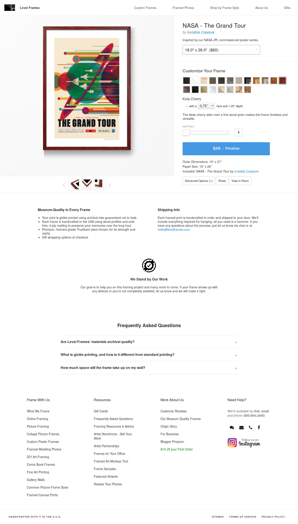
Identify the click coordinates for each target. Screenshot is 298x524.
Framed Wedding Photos (44, 449)
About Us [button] (261, 7)
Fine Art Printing (38, 472)
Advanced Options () (199, 181)
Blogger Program (172, 441)
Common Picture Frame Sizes (47, 487)
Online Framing (37, 418)
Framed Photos (183, 7)
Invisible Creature (200, 32)
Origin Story (169, 426)
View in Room (240, 181)
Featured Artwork (106, 476)
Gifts (287, 7)
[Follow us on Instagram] (244, 446)
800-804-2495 (254, 415)
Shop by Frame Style (224, 7)
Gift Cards (101, 411)
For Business (170, 434)
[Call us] (251, 427)
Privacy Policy (273, 516)
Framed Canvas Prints (42, 495)
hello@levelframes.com (174, 229)
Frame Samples (105, 469)
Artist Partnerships (106, 446)
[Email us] (241, 427)
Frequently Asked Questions (113, 418)
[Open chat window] (232, 427)
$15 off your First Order (177, 449)
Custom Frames (145, 7)
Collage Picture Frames (43, 434)
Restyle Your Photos (108, 484)
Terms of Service (242, 516)
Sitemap (218, 516)
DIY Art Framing (38, 457)
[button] (186, 81)
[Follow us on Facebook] (258, 427)
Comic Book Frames (41, 464)
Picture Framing (38, 426)
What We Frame (38, 411)
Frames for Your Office (109, 453)
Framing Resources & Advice (114, 426)
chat (257, 411)
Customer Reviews (174, 411)
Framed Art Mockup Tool (111, 461)
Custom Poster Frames (43, 441)
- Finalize (226, 148)
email (265, 411)
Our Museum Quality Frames (181, 418)
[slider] (186, 133)
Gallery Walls (36, 479)
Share (222, 181)
